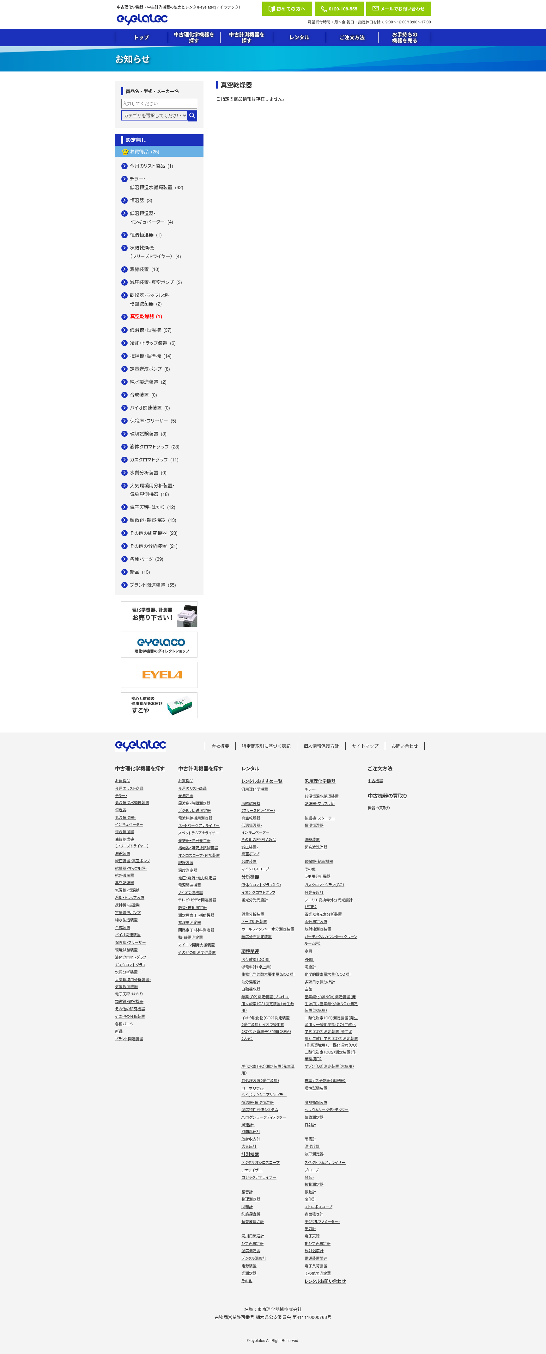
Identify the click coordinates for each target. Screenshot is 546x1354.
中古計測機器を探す (246, 37)
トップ (141, 37)
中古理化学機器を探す (194, 37)
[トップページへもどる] (187, 19)
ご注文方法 (352, 37)
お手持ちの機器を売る (404, 37)
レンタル (299, 37)
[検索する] (192, 115)
